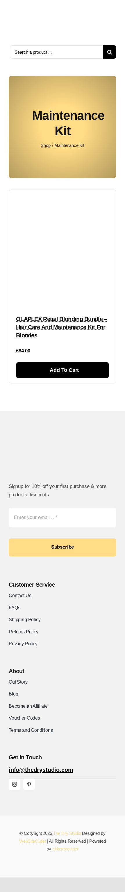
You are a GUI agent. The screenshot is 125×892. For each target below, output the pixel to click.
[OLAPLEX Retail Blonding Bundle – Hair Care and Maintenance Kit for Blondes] (62, 196)
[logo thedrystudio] (26, 6)
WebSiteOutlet (32, 841)
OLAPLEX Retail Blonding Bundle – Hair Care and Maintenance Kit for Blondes (61, 327)
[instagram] (14, 784)
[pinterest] (29, 784)
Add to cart (64, 370)
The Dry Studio (67, 833)
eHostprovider (65, 848)
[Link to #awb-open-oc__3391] (113, 21)
